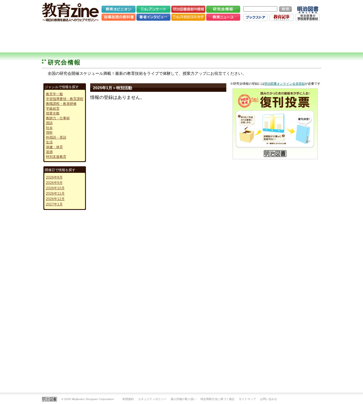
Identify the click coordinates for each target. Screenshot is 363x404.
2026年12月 (55, 199)
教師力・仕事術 (58, 118)
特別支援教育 (56, 157)
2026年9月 (54, 183)
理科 (49, 133)
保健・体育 (54, 147)
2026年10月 (55, 188)
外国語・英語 (56, 137)
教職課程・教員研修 (61, 104)
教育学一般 (54, 94)
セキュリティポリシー (152, 399)
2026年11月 (55, 193)
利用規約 (128, 399)
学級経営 (53, 108)
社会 (49, 128)
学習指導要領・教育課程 (64, 99)
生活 (49, 142)
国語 (49, 123)
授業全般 (53, 113)
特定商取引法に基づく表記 (218, 399)
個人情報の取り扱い (183, 399)
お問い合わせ (268, 399)
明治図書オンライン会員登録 (284, 83)
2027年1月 (54, 204)
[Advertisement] (181, 37)
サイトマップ (247, 399)
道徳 (49, 152)
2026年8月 (54, 177)
